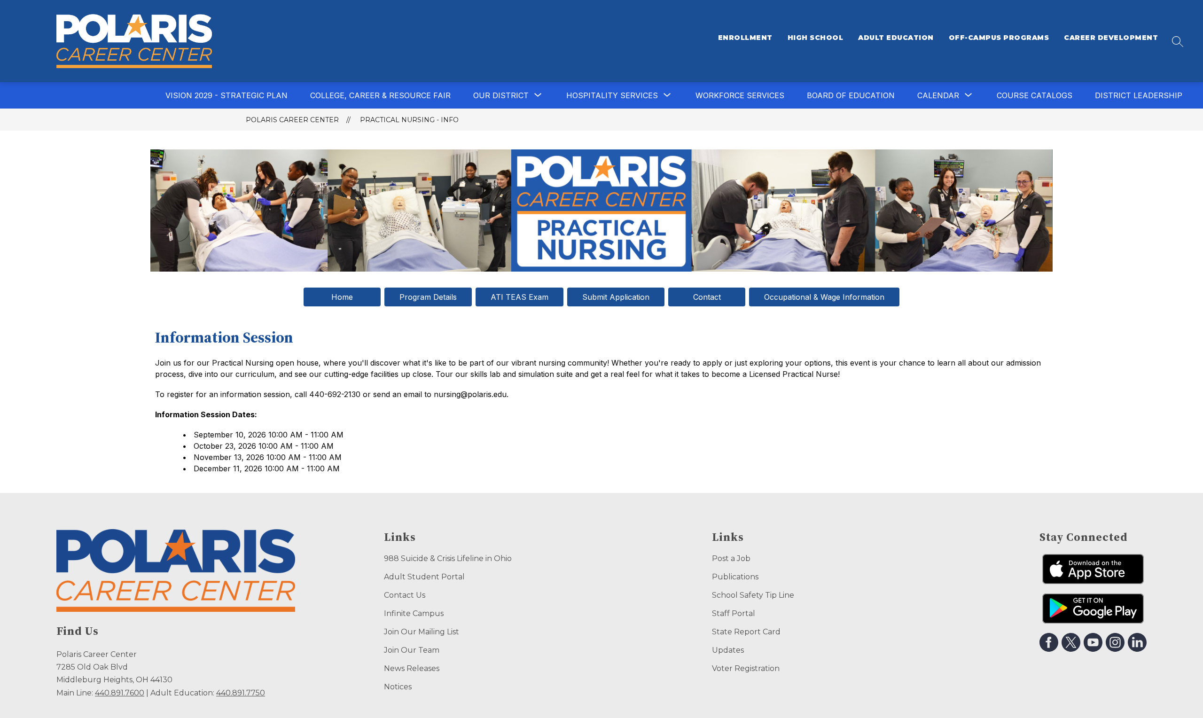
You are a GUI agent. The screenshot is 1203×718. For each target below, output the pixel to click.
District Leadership (1138, 95)
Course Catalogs (1034, 95)
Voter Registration (746, 668)
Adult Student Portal (424, 576)
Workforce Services (739, 95)
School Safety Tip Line (753, 595)
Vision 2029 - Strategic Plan (226, 95)
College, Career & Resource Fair (380, 95)
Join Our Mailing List (421, 631)
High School (816, 37)
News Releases (411, 668)
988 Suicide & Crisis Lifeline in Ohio (448, 558)
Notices (398, 686)
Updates (728, 650)
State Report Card (746, 631)
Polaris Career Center (292, 120)
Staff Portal (733, 613)
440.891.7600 (119, 692)
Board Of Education (851, 95)
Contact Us (404, 595)
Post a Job (731, 558)
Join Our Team (411, 650)
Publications (735, 576)
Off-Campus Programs (999, 37)
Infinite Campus (414, 613)
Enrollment (745, 37)
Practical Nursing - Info (409, 120)
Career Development (1111, 37)
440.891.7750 (240, 692)
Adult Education (896, 37)
